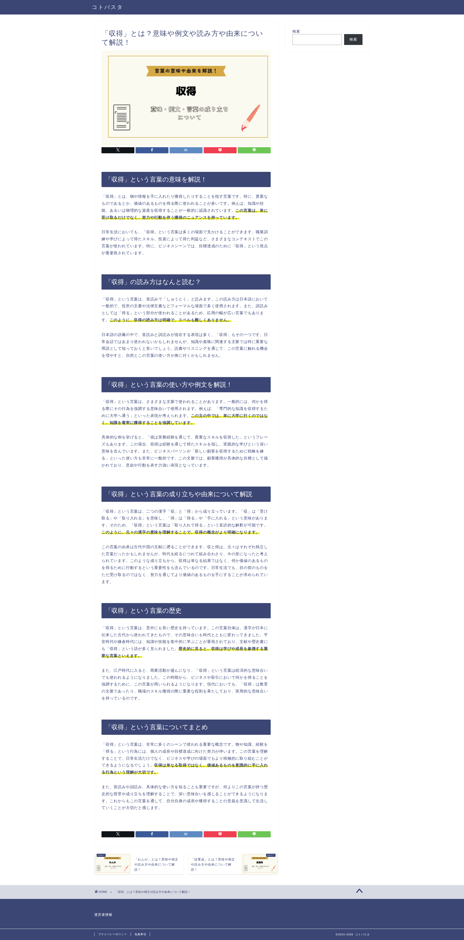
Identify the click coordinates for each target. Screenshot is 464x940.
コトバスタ (107, 7)
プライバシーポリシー (112, 934)
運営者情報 (103, 915)
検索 (296, 31)
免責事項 (140, 934)
